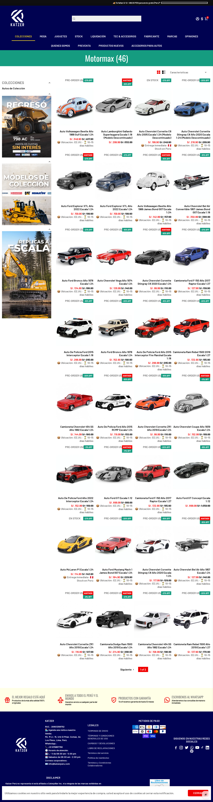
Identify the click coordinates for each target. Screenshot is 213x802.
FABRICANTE (151, 36)
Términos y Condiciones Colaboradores (99, 764)
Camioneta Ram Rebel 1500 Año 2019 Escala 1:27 (192, 645)
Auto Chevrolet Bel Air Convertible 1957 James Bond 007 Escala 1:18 (193, 209)
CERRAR (198, 792)
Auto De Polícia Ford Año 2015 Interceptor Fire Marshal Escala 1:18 (153, 355)
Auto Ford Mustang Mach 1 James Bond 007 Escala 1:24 (115, 571)
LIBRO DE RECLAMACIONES (101, 748)
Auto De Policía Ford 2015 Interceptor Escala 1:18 (78, 353)
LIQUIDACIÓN (98, 36)
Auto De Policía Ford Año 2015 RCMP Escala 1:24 (115, 428)
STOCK (79, 36)
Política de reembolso (98, 757)
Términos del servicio (98, 753)
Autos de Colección (13, 88)
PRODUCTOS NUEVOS (111, 45)
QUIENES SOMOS (60, 45)
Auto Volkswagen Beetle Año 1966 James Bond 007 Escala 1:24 (154, 209)
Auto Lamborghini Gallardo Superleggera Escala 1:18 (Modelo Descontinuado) (116, 134)
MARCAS (172, 36)
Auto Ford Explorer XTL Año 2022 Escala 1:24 (77, 207)
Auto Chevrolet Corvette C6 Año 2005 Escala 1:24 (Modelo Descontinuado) (154, 134)
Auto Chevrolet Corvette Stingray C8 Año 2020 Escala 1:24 (154, 572)
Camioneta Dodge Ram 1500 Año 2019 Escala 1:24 (116, 645)
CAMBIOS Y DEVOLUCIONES (101, 743)
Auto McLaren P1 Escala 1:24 (76, 569)
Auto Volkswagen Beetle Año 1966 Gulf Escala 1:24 (76, 133)
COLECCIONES (23, 36)
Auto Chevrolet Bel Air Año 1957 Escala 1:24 (192, 571)
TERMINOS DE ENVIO (98, 730)
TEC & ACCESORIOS (124, 36)
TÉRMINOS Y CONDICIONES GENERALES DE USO (101, 737)
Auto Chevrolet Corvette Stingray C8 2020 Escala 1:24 (154, 282)
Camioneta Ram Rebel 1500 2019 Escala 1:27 (191, 353)
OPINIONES (191, 36)
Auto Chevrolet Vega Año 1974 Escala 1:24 (114, 282)
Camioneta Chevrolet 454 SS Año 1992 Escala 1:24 (76, 428)
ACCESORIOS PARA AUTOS (146, 45)
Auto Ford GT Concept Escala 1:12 (193, 499)
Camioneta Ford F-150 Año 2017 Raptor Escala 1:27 (192, 282)
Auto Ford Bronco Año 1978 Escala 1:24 (77, 282)
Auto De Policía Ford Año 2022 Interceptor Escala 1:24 (75, 499)
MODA (43, 36)
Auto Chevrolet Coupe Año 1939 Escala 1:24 (191, 428)
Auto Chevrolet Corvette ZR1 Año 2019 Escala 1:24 (154, 428)
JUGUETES (60, 36)
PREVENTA (84, 45)
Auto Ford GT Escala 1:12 (118, 498)
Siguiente (126, 669)
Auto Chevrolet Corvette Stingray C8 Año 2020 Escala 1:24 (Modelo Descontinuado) (193, 134)
